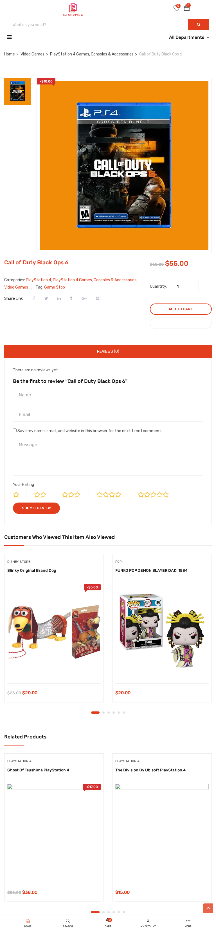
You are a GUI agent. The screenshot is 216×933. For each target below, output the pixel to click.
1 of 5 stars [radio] (19, 493)
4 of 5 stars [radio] (113, 493)
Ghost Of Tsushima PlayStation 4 (38, 770)
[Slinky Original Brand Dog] (54, 631)
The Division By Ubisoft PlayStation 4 (150, 770)
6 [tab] (124, 712)
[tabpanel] (54, 632)
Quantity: (158, 286)
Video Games (32, 54)
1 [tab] (95, 712)
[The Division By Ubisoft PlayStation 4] (162, 830)
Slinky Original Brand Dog (31, 570)
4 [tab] (113, 712)
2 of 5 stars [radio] (44, 493)
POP (118, 562)
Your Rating (23, 484)
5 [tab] (119, 712)
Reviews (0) (108, 351)
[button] (187, 9)
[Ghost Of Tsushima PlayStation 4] (54, 830)
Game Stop (54, 287)
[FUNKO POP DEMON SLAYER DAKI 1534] (162, 631)
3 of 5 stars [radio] (75, 493)
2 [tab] (103, 712)
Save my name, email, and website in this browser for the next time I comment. (89, 430)
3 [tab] (108, 712)
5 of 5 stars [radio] (158, 493)
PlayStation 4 (38, 280)
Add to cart (180, 309)
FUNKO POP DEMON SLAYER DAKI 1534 (151, 570)
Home (9, 54)
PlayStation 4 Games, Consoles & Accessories (92, 54)
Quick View (54, 669)
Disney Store (18, 562)
